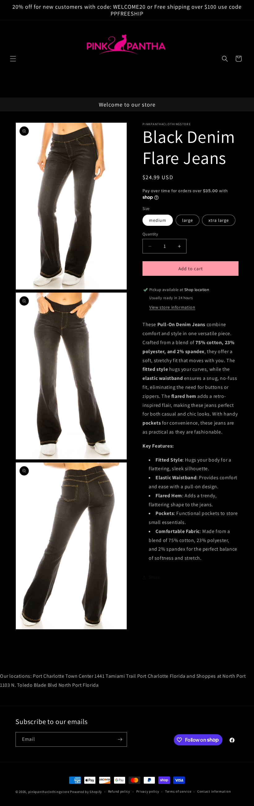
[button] (13, 59)
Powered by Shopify (86, 792)
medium (157, 220)
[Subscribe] (120, 739)
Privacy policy (147, 791)
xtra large (218, 220)
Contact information (214, 791)
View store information (172, 307)
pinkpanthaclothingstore (48, 792)
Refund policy (119, 791)
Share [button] (154, 577)
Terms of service (178, 791)
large (187, 220)
